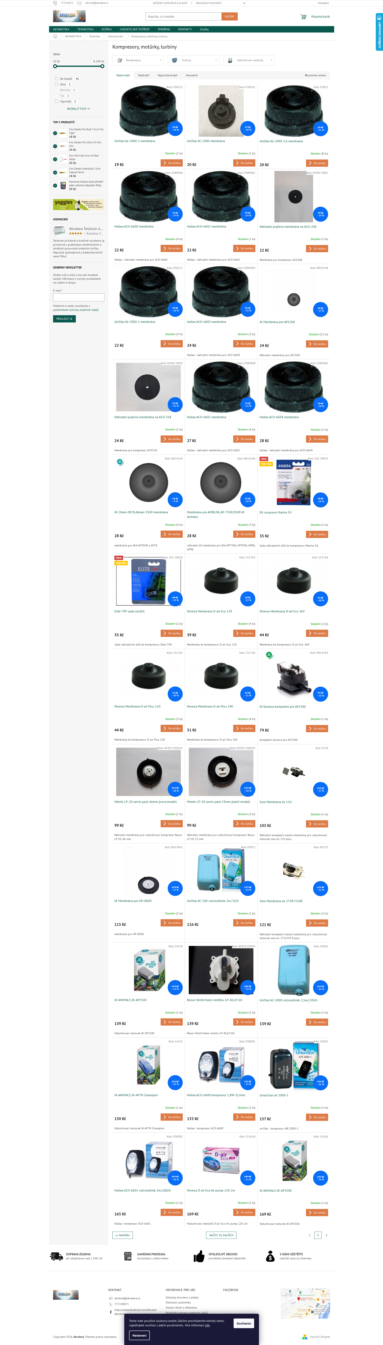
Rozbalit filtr (76, 109)
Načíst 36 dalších (221, 1235)
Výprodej (68, 101)
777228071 (121, 1304)
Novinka (67, 90)
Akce (65, 84)
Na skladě (69, 78)
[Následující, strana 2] (318, 1235)
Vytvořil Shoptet (320, 1336)
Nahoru (124, 1235)
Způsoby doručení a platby (170, 3)
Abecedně (192, 75)
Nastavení (139, 1335)
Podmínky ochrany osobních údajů (187, 1313)
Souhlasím (244, 1323)
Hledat (229, 16)
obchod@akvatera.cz (127, 1298)
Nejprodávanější (168, 75)
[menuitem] (61, 29)
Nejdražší (143, 75)
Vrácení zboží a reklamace (181, 1307)
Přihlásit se (64, 319)
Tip (64, 96)
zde (207, 1325)
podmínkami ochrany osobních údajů (76, 310)
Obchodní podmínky (209, 3)
